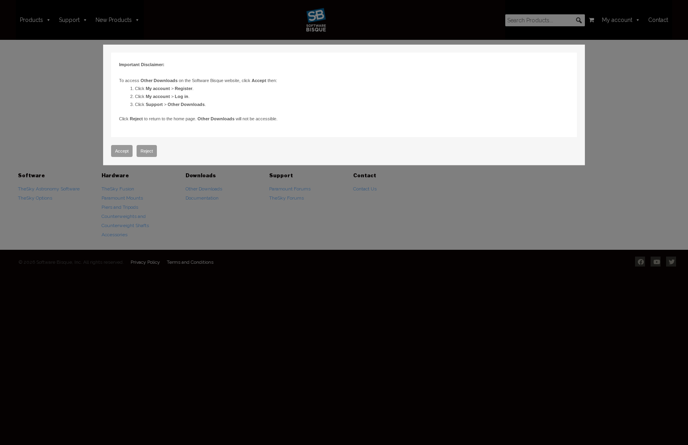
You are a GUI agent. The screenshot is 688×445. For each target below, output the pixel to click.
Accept (122, 151)
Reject (147, 151)
